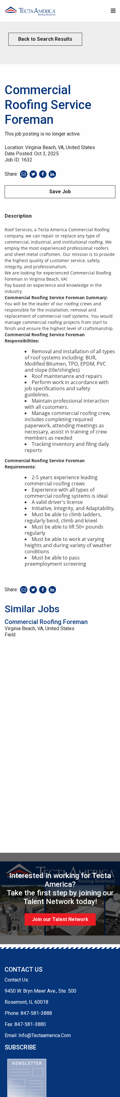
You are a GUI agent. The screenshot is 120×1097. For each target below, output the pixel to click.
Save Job (60, 192)
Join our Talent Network (60, 919)
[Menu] (113, 11)
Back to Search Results (45, 39)
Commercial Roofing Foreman (46, 622)
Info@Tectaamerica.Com (44, 1035)
